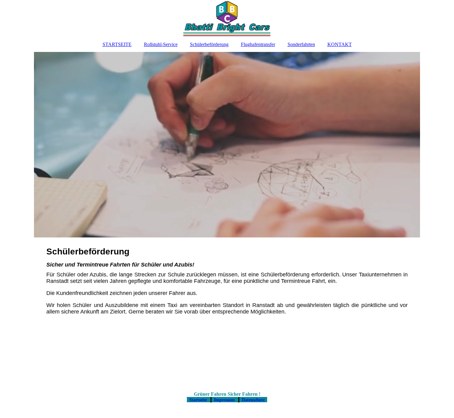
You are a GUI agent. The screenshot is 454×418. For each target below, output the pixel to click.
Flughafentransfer (258, 44)
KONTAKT (339, 44)
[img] (227, 18)
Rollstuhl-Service (161, 44)
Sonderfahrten (301, 44)
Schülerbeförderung (209, 44)
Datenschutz (253, 400)
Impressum (224, 400)
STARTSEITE (117, 44)
